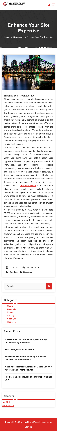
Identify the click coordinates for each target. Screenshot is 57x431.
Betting (10, 315)
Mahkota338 (8, 405)
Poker (10, 312)
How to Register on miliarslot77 (20, 349)
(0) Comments (33, 267)
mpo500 (6, 402)
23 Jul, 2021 (15, 267)
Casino (10, 306)
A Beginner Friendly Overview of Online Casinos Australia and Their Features (28, 368)
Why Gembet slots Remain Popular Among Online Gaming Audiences (26, 341)
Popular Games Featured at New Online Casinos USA (28, 378)
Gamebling (12, 309)
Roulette (11, 322)
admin (15, 272)
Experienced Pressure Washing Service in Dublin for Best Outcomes (25, 358)
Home (7, 37)
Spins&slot (18, 37)
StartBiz (28, 427)
